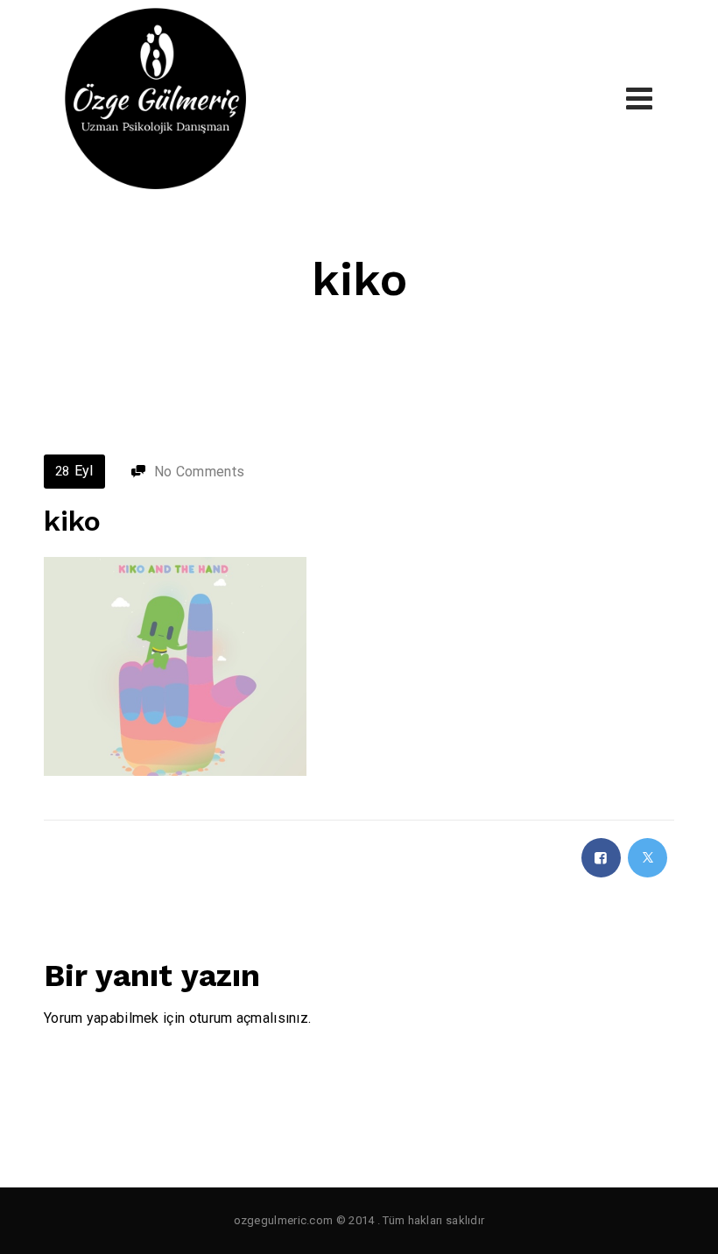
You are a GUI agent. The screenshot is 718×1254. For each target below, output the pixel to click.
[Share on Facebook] (601, 857)
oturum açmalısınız (248, 1018)
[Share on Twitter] (647, 857)
